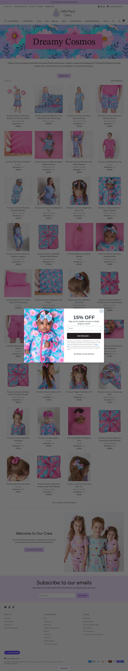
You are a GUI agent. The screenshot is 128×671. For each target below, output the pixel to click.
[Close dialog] (101, 311)
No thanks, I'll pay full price (84, 354)
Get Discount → (84, 336)
